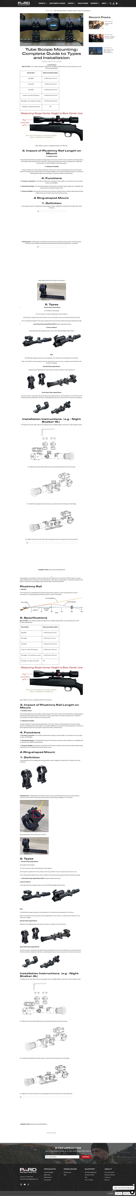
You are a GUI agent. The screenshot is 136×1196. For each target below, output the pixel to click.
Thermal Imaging (48, 1172)
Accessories (47, 1180)
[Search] (111, 3)
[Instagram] (21, 1184)
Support (71, 3)
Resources (94, 3)
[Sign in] (114, 3)
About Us (107, 1180)
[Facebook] (28, 1184)
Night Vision (47, 1175)
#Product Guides (51, 1133)
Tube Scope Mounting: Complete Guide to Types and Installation (51, 53)
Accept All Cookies (129, 1193)
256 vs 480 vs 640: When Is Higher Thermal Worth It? (108, 51)
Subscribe (86, 1157)
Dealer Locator (83, 3)
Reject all (118, 1193)
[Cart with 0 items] (117, 3)
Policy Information (109, 1172)
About (104, 3)
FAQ (86, 1177)
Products (42, 3)
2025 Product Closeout (57, 3)
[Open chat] (132, 1192)
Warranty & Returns (110, 1175)
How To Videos (89, 1180)
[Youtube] (25, 1184)
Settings (111, 1193)
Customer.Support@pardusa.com (29, 1179)
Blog (65, 1175)
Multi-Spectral (48, 1177)
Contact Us (108, 1177)
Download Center (89, 1175)
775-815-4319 (26, 1177)
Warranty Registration (90, 1172)
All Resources (67, 1172)
